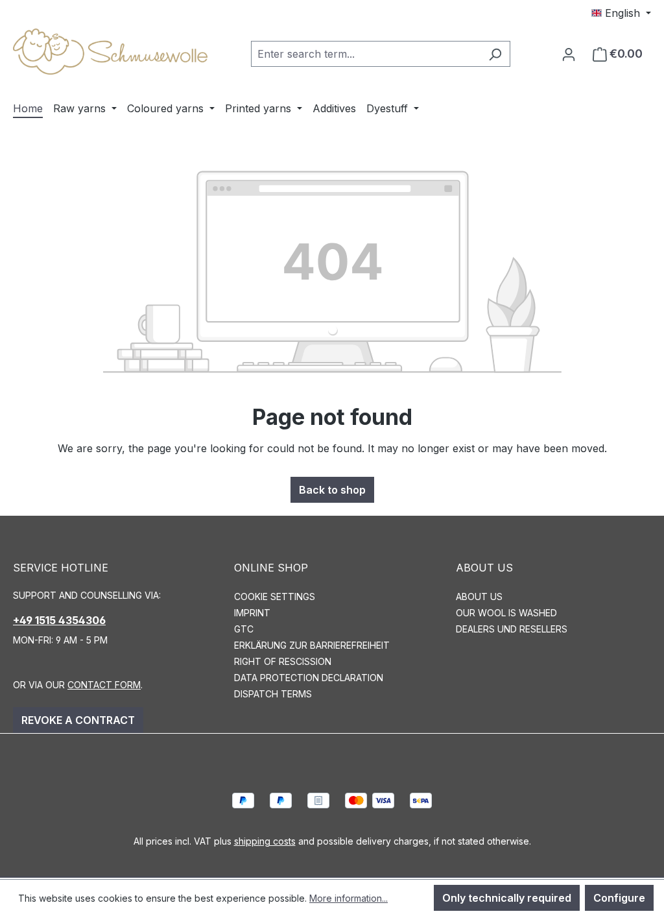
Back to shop (332, 489)
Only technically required (506, 897)
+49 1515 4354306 (59, 620)
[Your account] (568, 54)
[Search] (495, 54)
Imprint (252, 612)
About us (479, 596)
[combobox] (365, 54)
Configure (619, 897)
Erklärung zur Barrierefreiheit (312, 645)
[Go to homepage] (110, 52)
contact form (104, 684)
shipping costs (265, 841)
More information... (348, 898)
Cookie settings (274, 596)
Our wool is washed (506, 612)
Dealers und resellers (511, 628)
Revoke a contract (78, 720)
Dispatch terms (273, 693)
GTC (244, 628)
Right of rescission (282, 661)
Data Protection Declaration (308, 677)
